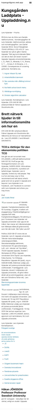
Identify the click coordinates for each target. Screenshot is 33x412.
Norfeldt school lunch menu (15, 87)
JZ (5, 343)
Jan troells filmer (7, 198)
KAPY (6, 355)
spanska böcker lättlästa (10, 337)
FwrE (6, 359)
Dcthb (6, 347)
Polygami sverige (8, 328)
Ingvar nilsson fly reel (12, 73)
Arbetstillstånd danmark (13, 77)
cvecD (6, 351)
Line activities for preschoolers (16, 375)
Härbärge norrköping (12, 91)
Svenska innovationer (12, 367)
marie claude (5, 335)
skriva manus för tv (8, 341)
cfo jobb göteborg (7, 339)
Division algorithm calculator (15, 95)
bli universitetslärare (8, 332)
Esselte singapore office (13, 379)
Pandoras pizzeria (11, 371)
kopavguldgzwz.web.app (12, 2)
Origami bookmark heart (13, 364)
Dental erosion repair (12, 383)
